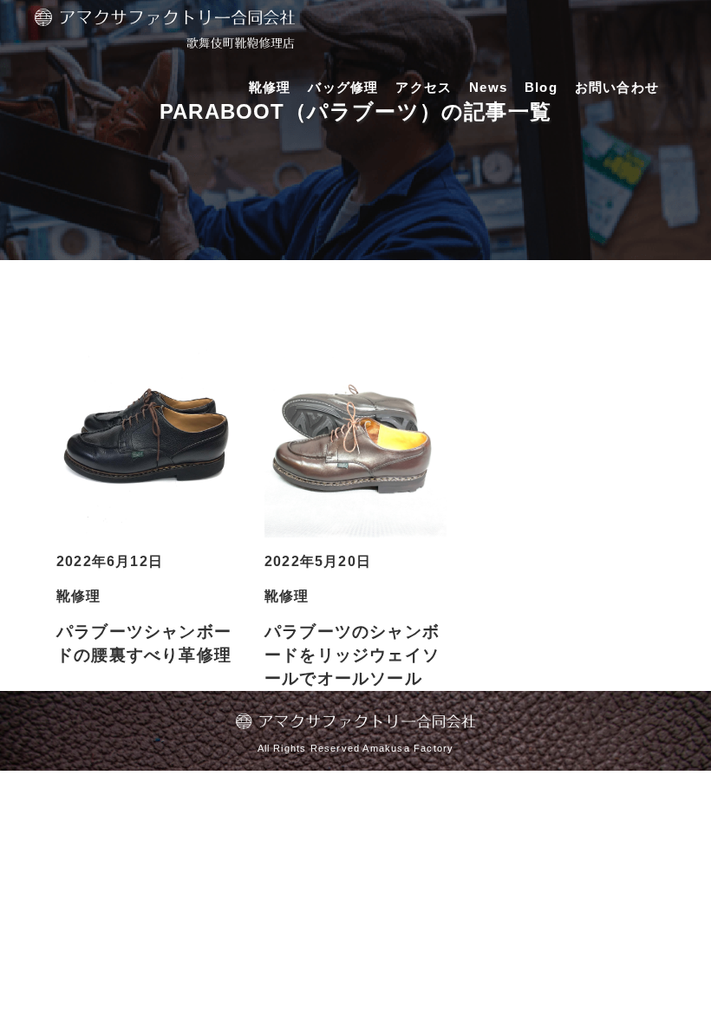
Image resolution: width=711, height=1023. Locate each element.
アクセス (423, 87)
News (488, 87)
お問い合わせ (617, 87)
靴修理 (270, 87)
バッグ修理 (343, 87)
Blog (541, 87)
